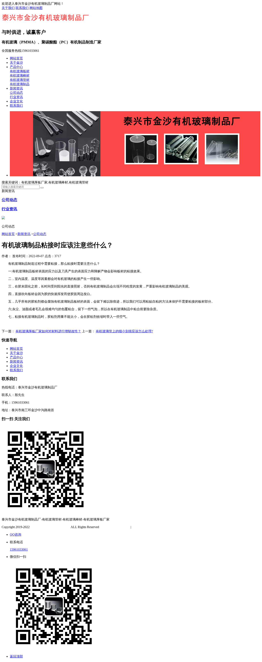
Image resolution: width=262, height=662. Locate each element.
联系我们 (22, 8)
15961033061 (19, 549)
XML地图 (152, 527)
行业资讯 (16, 97)
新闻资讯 (16, 88)
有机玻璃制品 (19, 84)
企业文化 (16, 101)
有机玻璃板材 (19, 71)
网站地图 (36, 8)
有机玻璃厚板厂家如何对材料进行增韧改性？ (48, 331)
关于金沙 (16, 62)
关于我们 (8, 8)
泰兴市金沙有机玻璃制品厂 (50, 527)
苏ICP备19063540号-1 (115, 527)
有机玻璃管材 (19, 79)
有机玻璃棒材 (19, 75)
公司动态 (16, 92)
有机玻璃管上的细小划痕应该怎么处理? (124, 331)
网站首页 (16, 58)
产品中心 (16, 67)
